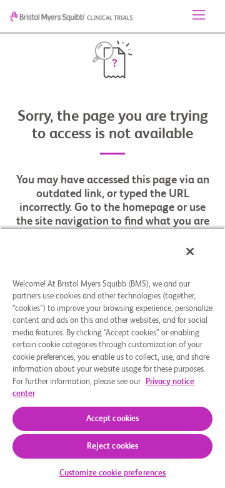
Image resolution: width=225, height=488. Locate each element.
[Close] (190, 251)
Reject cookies (113, 446)
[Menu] (198, 16)
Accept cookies (112, 419)
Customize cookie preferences (112, 473)
